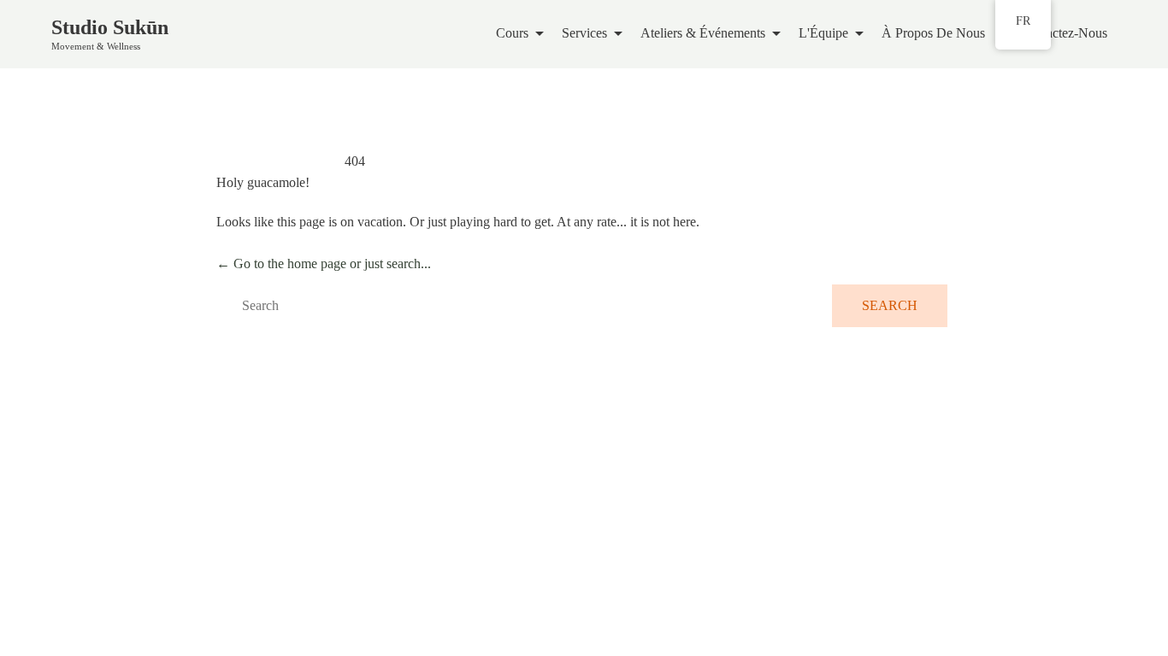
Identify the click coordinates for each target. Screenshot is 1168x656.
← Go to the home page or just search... (323, 263)
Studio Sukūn (109, 27)
